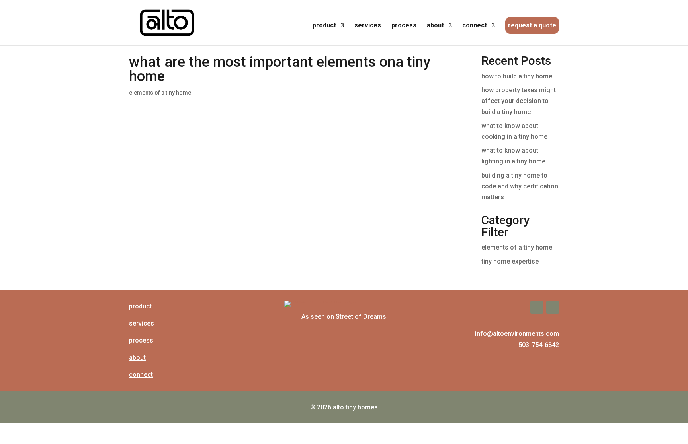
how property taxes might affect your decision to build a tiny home (518, 100)
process (403, 26)
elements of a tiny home (160, 92)
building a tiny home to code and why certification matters (519, 186)
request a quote (532, 25)
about (435, 26)
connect (474, 26)
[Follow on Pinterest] (552, 307)
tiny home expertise (510, 261)
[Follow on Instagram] (536, 307)
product (324, 26)
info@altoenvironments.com (517, 333)
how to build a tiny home (516, 76)
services (367, 26)
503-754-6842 (538, 345)
